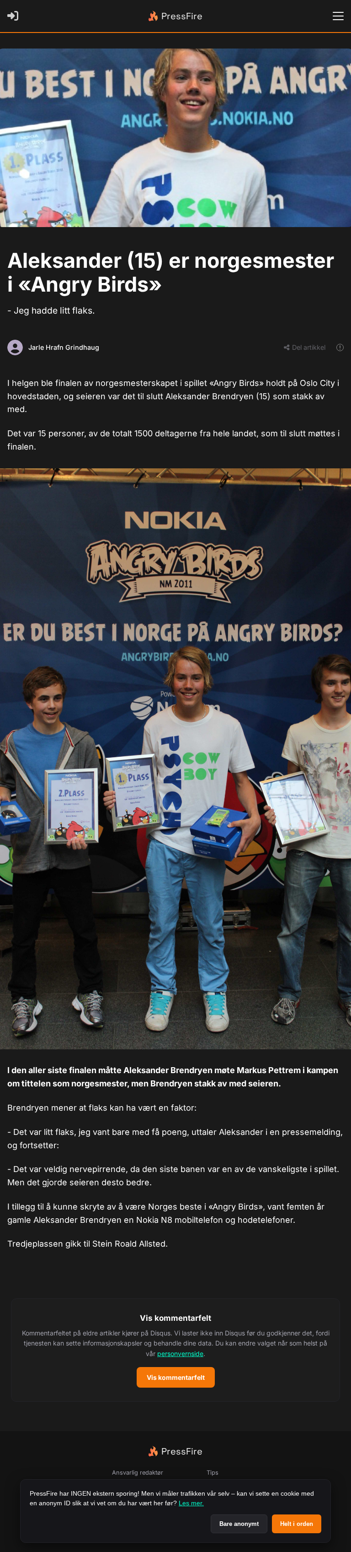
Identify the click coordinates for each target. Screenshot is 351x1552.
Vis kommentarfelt (176, 1377)
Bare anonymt (239, 1523)
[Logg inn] (14, 16)
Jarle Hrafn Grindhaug (63, 347)
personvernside (180, 1353)
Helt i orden (296, 1523)
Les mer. (191, 1503)
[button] (175, 1350)
